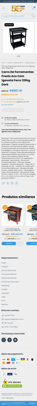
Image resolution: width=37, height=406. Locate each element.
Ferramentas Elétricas (8, 274)
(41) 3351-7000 (9, 315)
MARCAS (4, 304)
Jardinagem (5, 293)
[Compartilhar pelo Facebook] (8, 184)
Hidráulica (4, 267)
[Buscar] (33, 16)
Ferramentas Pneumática (10, 282)
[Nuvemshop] (7, 398)
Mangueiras (5, 285)
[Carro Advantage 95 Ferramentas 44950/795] (20, 243)
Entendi (32, 403)
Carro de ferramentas (8, 270)
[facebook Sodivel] (9, 340)
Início (3, 63)
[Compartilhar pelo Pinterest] (16, 184)
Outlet (3, 263)
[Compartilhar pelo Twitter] (12, 184)
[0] (33, 9)
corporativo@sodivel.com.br (13, 319)
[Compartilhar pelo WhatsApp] (3, 183)
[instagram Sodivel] (3, 340)
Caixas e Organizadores (15, 63)
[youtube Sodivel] (15, 340)
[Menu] (3, 8)
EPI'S (3, 301)
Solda (3, 297)
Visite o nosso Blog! (11, 327)
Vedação (4, 289)
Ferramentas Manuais (8, 278)
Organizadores (30, 63)
